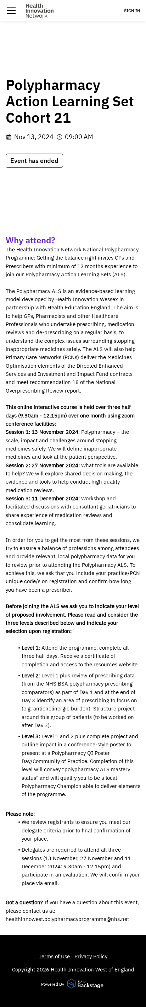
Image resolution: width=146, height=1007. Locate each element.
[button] (11, 10)
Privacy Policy (90, 956)
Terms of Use (54, 956)
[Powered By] (86, 984)
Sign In (132, 10)
